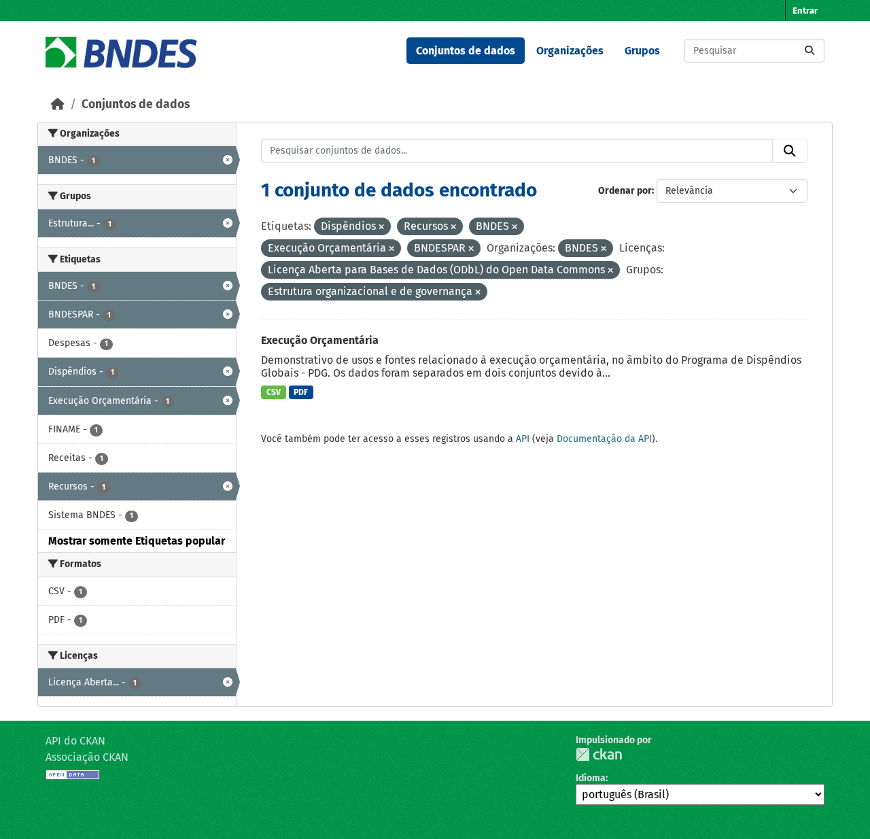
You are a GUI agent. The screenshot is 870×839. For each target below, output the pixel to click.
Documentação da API (604, 439)
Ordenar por (625, 190)
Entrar (805, 10)
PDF (301, 392)
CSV (273, 392)
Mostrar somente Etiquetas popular (136, 540)
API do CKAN (75, 740)
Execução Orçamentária (320, 340)
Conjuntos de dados (465, 50)
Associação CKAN (87, 757)
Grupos (642, 50)
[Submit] (809, 51)
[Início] (58, 104)
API (522, 439)
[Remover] (381, 227)
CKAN (599, 754)
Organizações (570, 50)
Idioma (591, 778)
